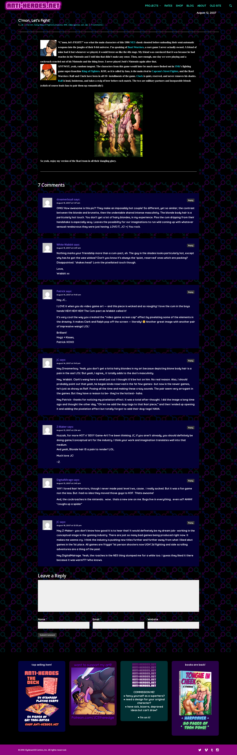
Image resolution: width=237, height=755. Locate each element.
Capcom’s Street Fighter (165, 71)
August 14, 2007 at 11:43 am (69, 295)
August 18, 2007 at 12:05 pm (69, 525)
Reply (190, 200)
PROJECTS (151, 5)
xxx (86, 25)
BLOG (190, 5)
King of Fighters (47, 25)
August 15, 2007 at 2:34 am (69, 430)
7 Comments (96, 25)
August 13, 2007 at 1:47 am (68, 203)
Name (42, 619)
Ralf (60, 80)
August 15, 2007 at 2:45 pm (69, 483)
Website (153, 619)
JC (22, 25)
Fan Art (30, 25)
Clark (139, 76)
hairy (36, 25)
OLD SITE (215, 5)
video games (74, 25)
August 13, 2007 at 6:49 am (69, 248)
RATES (168, 5)
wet (82, 25)
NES (132, 42)
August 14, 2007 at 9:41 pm (68, 363)
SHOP (179, 5)
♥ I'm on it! (144, 717)
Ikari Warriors (136, 47)
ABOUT (201, 5)
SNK (65, 25)
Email (97, 619)
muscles (59, 25)
